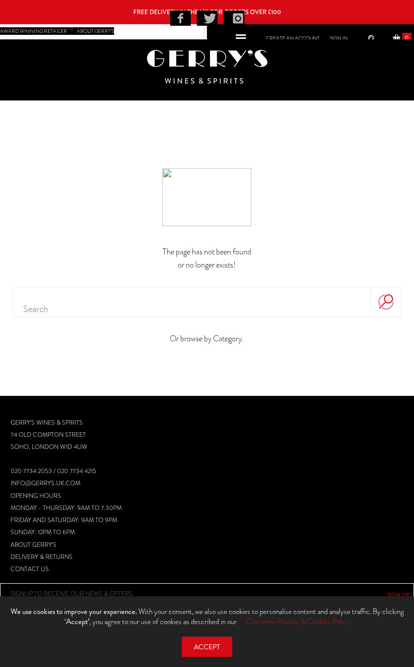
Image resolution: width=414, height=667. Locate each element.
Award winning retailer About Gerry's (57, 31)
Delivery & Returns (42, 556)
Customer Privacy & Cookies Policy (298, 622)
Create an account (293, 38)
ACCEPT (207, 647)
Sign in (339, 38)
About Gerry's (34, 544)
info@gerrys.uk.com (45, 483)
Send (398, 595)
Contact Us (30, 569)
